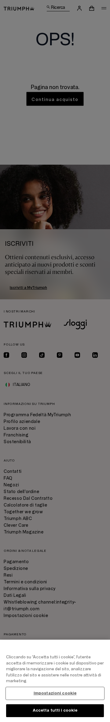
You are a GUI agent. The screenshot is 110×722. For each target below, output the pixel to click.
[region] (55, 681)
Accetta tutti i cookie (55, 710)
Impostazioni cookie (55, 693)
